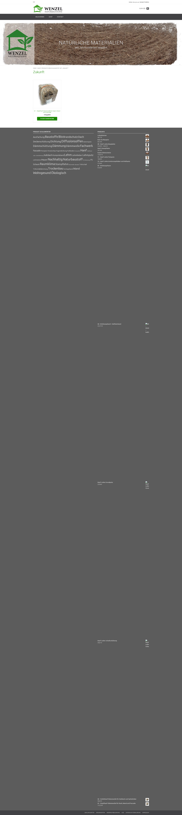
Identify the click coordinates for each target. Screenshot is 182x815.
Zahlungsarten (89, 812)
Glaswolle (77, 151)
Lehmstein (37, 160)
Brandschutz (70, 136)
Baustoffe (51, 136)
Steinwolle (71, 164)
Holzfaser (89, 151)
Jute (34, 155)
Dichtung (55, 141)
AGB (123, 812)
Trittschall (83, 164)
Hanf (83, 150)
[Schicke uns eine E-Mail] (34, 2)
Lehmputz (87, 155)
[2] (90, 63)
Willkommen (39, 16)
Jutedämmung (39, 155)
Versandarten (100, 812)
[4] (93, 63)
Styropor (77, 164)
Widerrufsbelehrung (113, 812)
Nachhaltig (55, 159)
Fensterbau (52, 151)
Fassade (37, 150)
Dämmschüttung (42, 146)
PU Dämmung (86, 160)
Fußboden (71, 151)
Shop (50, 16)
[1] (89, 63)
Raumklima (47, 164)
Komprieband (58, 155)
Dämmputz (87, 142)
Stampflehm (62, 164)
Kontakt (60, 16)
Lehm (68, 154)
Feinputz (44, 151)
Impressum (145, 812)
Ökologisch (58, 173)
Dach (81, 136)
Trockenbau (55, 168)
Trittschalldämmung (40, 169)
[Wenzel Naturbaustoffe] (48, 9)
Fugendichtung (61, 151)
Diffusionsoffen (72, 141)
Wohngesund (42, 173)
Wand (76, 168)
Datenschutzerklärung (133, 812)
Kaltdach (48, 155)
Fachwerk (86, 145)
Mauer (44, 159)
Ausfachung (39, 137)
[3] (91, 63)
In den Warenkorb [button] (47, 118)
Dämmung (59, 145)
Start (35, 68)
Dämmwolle (73, 146)
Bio (60, 136)
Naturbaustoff (73, 159)
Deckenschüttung (41, 141)
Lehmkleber (77, 155)
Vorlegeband (68, 169)
